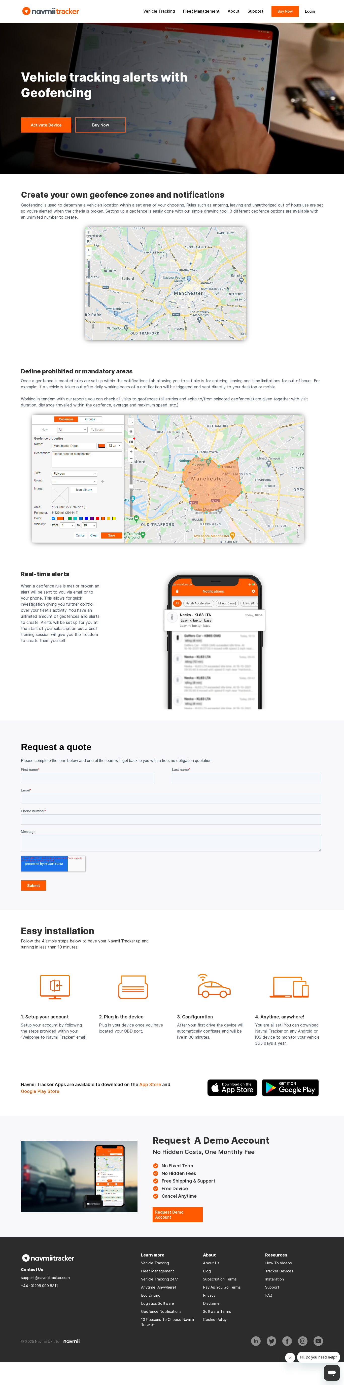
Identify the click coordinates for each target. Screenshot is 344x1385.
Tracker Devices (279, 1271)
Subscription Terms (220, 1279)
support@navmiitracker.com (45, 1277)
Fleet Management (157, 1271)
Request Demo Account (169, 1215)
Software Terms (217, 1311)
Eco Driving (150, 1295)
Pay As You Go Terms (222, 1287)
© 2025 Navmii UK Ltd (40, 1341)
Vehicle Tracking (155, 1263)
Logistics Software (157, 1303)
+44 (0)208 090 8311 (39, 1285)
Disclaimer (212, 1303)
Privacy (209, 1295)
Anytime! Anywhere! (159, 1287)
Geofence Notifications (161, 1311)
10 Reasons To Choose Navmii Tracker (167, 1322)
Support (272, 1287)
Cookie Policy (215, 1319)
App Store (150, 1084)
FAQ (268, 1295)
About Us (211, 1263)
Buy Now (285, 11)
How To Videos (278, 1263)
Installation (274, 1279)
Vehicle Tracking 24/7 (159, 1279)
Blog (207, 1271)
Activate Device (46, 124)
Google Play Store (40, 1091)
